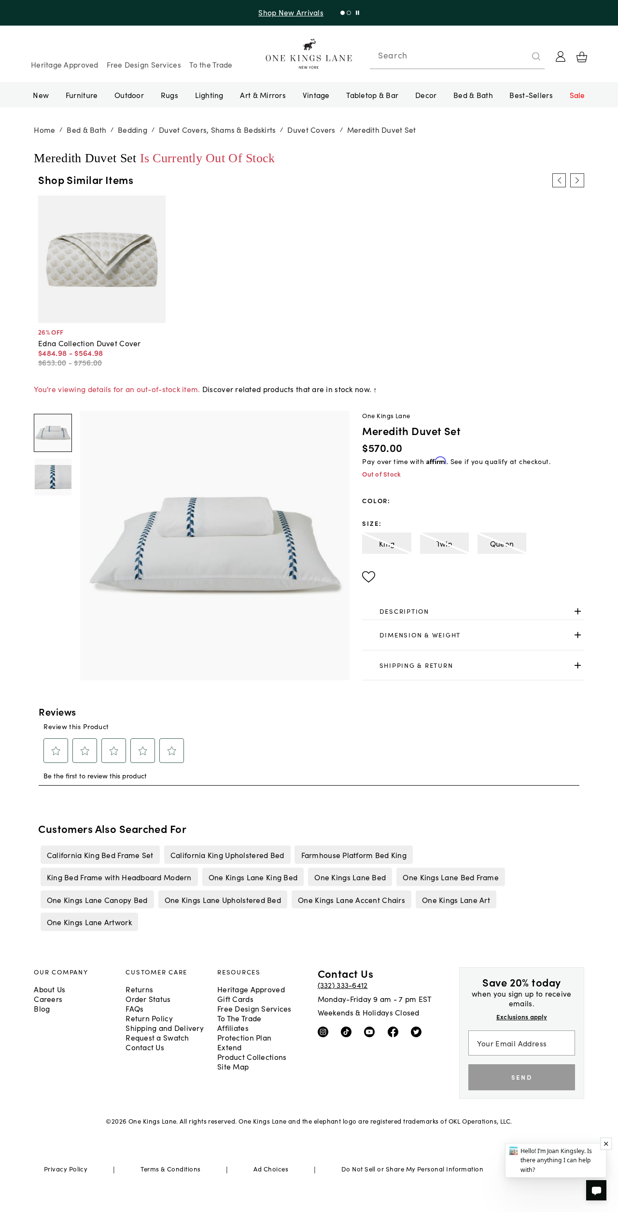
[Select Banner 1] (349, 13)
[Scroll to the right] (577, 180)
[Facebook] (395, 1031)
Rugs (169, 94)
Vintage (316, 94)
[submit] (536, 56)
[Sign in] (560, 56)
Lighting (209, 94)
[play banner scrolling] (357, 13)
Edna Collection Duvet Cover (89, 343)
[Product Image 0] (52, 432)
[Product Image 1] (52, 477)
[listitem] (100, 855)
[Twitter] (418, 1031)
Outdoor (129, 94)
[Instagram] (325, 1031)
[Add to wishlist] (368, 577)
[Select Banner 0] (342, 13)
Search (392, 55)
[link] (473, 611)
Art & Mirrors (263, 94)
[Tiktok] (348, 1031)
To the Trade (210, 64)
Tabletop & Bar (372, 94)
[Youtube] (371, 1031)
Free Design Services (144, 64)
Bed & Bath (473, 94)
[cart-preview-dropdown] (581, 57)
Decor (425, 94)
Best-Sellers (530, 94)
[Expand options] (578, 611)
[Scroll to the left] (559, 180)
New (41, 94)
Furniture (82, 94)
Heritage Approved (64, 64)
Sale (577, 94)
